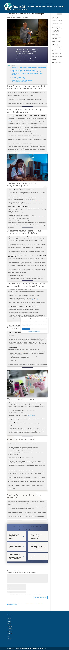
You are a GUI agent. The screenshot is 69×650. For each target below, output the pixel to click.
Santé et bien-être (46, 6)
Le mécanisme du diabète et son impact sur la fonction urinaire (25, 69)
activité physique (32, 415)
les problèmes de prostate (35, 201)
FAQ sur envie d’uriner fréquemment (19, 81)
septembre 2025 (10, 634)
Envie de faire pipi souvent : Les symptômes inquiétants (24, 70)
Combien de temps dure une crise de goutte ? (56, 49)
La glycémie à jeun (22, 351)
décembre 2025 (10, 629)
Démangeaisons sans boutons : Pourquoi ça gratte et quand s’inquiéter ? (57, 27)
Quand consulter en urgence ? (18, 78)
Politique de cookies (31, 331)
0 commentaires (25, 17)
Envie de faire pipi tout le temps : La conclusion (22, 80)
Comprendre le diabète (38, 3)
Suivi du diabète (49, 3)
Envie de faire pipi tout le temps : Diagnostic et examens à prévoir (26, 76)
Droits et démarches (58, 6)
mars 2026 (9, 624)
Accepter (25, 328)
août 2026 (9, 616)
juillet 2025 (9, 638)
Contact (36, 10)
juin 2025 (9, 639)
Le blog (29, 10)
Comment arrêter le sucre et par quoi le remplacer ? (57, 58)
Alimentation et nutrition (34, 6)
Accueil (29, 3)
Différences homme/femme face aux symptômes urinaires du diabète (27, 71)
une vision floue (40, 217)
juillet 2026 (9, 618)
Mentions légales (37, 331)
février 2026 (10, 626)
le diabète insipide (34, 299)
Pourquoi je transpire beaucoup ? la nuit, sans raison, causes (56, 37)
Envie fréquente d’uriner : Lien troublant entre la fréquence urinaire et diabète (29, 67)
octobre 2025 (10, 633)
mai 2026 (9, 621)
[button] (46, 318)
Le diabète (10, 120)
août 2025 (9, 636)
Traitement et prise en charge (18, 77)
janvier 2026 (10, 628)
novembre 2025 (10, 631)
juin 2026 (9, 619)
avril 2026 (9, 623)
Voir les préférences (42, 328)
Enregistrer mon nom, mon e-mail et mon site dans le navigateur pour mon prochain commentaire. (25, 594)
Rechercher (60, 13)
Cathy (9, 17)
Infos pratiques (18, 17)
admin (53, 47)
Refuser (33, 328)
